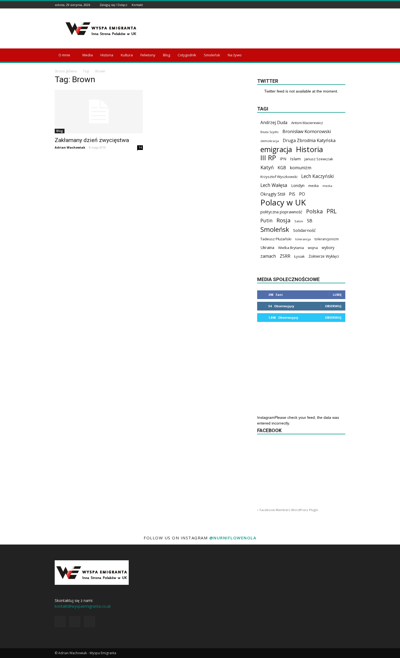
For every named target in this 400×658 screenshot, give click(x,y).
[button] (338, 55)
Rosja (283, 220)
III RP (268, 158)
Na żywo (235, 55)
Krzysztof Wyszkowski (278, 176)
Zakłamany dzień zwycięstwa (92, 140)
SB (309, 220)
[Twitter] (342, 4)
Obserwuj (333, 306)
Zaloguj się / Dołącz (113, 5)
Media (87, 55)
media (313, 185)
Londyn (297, 185)
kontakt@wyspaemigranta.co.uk (83, 606)
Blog (166, 55)
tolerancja (303, 239)
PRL (332, 211)
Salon (298, 221)
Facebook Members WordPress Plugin (289, 510)
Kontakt (137, 5)
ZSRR (285, 256)
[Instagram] (336, 4)
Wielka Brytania (291, 247)
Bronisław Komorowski (306, 131)
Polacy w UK (283, 202)
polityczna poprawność (281, 211)
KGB (282, 168)
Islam (295, 158)
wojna (313, 247)
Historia (106, 55)
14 (140, 147)
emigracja (276, 149)
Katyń (267, 167)
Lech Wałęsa (273, 185)
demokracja (269, 141)
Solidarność (304, 230)
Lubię (337, 295)
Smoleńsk (212, 55)
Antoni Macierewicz (307, 122)
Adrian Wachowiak (70, 147)
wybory (328, 247)
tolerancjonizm (327, 239)
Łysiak (299, 256)
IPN (283, 158)
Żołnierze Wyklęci (324, 256)
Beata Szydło (269, 132)
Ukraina (267, 247)
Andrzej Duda (273, 122)
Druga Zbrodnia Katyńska (309, 140)
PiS (292, 194)
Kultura (127, 55)
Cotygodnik (187, 55)
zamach (268, 256)
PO (302, 194)
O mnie (64, 55)
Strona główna (66, 71)
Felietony (147, 55)
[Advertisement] (246, 28)
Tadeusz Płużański (275, 238)
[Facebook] (329, 4)
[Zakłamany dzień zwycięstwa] (99, 111)
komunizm (300, 168)
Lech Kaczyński (317, 176)
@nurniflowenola (233, 537)
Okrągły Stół (272, 194)
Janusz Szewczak (318, 158)
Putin (266, 220)
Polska (314, 211)
